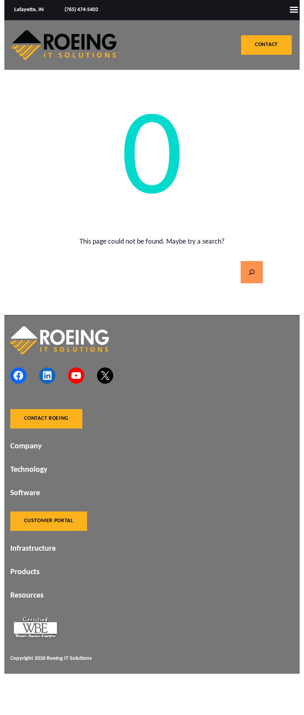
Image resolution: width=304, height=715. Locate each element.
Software (25, 493)
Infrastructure (33, 549)
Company (26, 446)
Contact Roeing (46, 418)
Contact (266, 45)
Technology (28, 470)
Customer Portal (48, 521)
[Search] (252, 272)
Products (25, 572)
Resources (27, 596)
